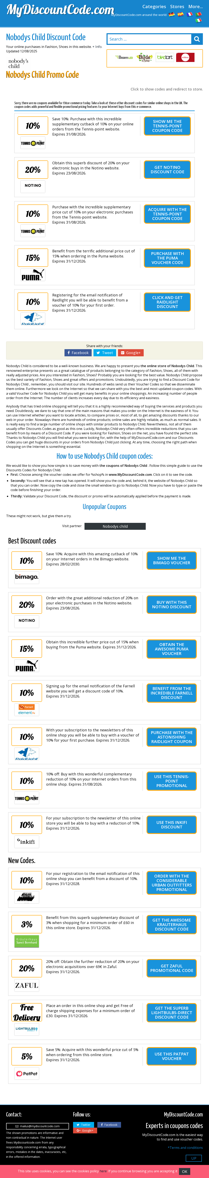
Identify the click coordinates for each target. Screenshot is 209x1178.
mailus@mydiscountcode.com (39, 1126)
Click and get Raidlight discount (167, 302)
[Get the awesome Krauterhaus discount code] (26, 941)
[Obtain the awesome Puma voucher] (26, 665)
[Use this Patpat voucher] (26, 1073)
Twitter (84, 1125)
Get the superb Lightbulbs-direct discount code (171, 1012)
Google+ (132, 352)
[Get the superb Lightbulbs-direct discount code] (26, 1029)
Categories (154, 6)
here (103, 1171)
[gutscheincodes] (172, 14)
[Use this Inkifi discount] (26, 842)
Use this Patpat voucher (172, 1056)
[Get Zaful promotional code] (26, 985)
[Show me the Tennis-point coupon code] (32, 142)
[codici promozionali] (199, 20)
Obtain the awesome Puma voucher (171, 649)
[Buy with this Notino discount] (26, 621)
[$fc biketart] (165, 57)
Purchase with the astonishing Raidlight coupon (172, 737)
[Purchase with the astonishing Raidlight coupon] (26, 753)
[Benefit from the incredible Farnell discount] (26, 709)
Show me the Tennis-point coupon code (167, 126)
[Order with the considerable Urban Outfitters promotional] (26, 897)
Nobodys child (115, 526)
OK (184, 1171)
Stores (177, 6)
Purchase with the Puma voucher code (167, 258)
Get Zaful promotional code (171, 968)
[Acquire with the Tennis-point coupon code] (32, 230)
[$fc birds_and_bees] (144, 57)
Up (193, 1158)
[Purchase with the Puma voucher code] (32, 274)
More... (195, 6)
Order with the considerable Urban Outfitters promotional (172, 882)
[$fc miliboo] (185, 57)
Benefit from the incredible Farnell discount (172, 693)
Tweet (106, 352)
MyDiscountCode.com (54, 9)
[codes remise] (190, 14)
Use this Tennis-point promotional (171, 781)
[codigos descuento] (181, 14)
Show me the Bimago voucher (171, 560)
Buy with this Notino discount (171, 604)
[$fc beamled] (124, 57)
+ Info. (97, 46)
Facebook (79, 352)
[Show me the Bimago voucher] (26, 577)
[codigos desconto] (199, 14)
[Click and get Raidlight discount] (32, 318)
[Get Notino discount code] (32, 186)
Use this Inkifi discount (171, 825)
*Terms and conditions (185, 1147)
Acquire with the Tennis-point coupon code (167, 214)
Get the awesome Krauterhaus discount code (171, 924)
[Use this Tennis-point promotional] (26, 798)
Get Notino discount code (167, 169)
